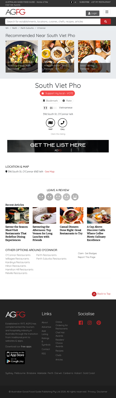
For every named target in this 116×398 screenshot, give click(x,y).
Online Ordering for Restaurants (62, 325)
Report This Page (86, 257)
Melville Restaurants (16, 273)
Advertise (46, 327)
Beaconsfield (13, 69)
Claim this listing (58, 134)
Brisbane (31, 373)
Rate (69, 100)
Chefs (58, 355)
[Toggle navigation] (107, 12)
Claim (81, 253)
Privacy (92, 391)
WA (7, 28)
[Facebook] (71, 2)
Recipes (59, 350)
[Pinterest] (99, 323)
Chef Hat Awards (12, 5)
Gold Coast (89, 373)
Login (93, 13)
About (45, 322)
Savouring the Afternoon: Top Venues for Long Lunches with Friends (42, 233)
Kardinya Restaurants (17, 262)
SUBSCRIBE (84, 2)
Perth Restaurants (46, 255)
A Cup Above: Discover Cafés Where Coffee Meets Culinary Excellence (96, 233)
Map (50, 122)
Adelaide (42, 373)
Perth (14, 28)
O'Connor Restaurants (18, 255)
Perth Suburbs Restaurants (51, 258)
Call (62, 122)
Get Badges (91, 253)
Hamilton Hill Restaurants (19, 269)
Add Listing (45, 333)
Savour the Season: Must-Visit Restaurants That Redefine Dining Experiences (16, 233)
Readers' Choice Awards (60, 343)
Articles (59, 359)
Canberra (68, 373)
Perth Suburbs (27, 28)
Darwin (58, 373)
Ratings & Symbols (46, 341)
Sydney (9, 373)
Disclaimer (102, 391)
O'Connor (41, 28)
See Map (50, 171)
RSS (44, 353)
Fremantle (48, 69)
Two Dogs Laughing (15, 59)
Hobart (78, 373)
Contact (46, 349)
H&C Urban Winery (52, 59)
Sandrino (87, 61)
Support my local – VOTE (59, 93)
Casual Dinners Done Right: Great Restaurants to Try (71, 230)
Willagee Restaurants (17, 258)
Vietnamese (65, 107)
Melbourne (20, 373)
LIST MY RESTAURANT (101, 2)
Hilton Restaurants (15, 265)
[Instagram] (75, 2)
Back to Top (104, 293)
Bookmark (52, 100)
